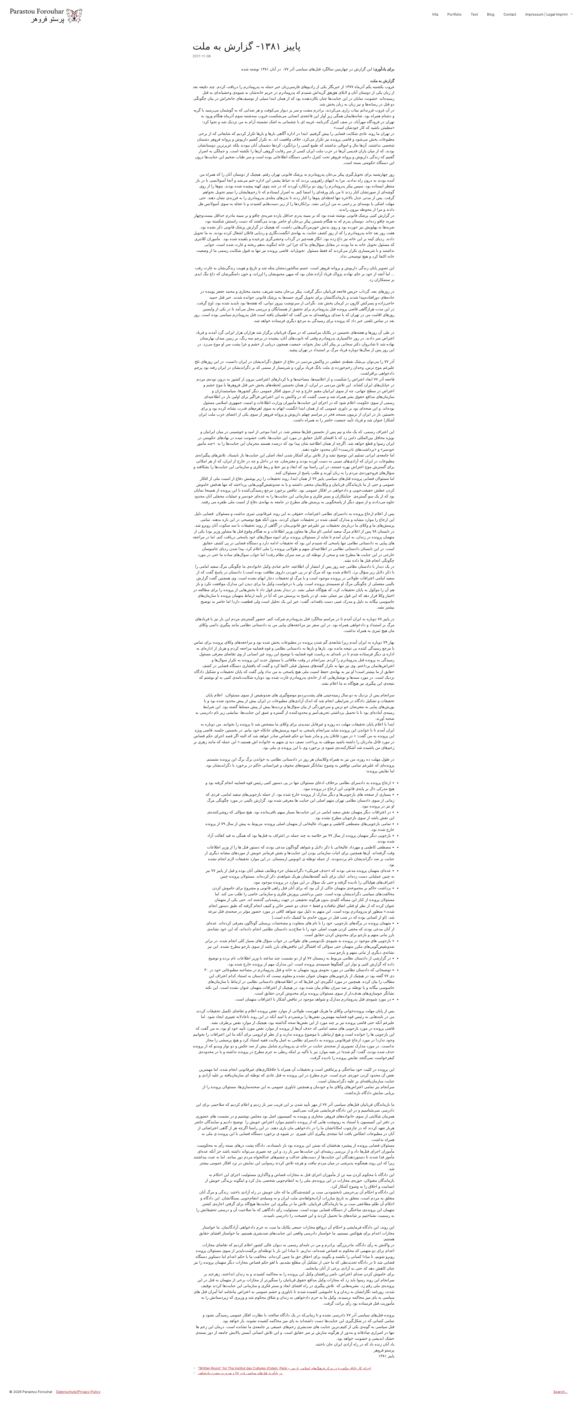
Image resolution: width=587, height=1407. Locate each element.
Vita (435, 14)
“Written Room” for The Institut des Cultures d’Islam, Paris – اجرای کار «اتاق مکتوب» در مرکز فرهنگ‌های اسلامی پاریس (284, 1368)
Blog (490, 14)
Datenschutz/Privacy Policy (78, 1392)
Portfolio (454, 14)
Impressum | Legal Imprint (546, 14)
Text (474, 14)
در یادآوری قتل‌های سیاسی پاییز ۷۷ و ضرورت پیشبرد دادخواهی (240, 1373)
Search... (560, 1392)
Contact (510, 14)
